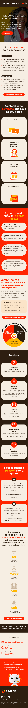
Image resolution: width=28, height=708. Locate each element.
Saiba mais (7, 33)
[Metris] (8, 692)
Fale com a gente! (18, 626)
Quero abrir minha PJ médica (14, 618)
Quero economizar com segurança (14, 317)
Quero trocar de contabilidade (14, 94)
